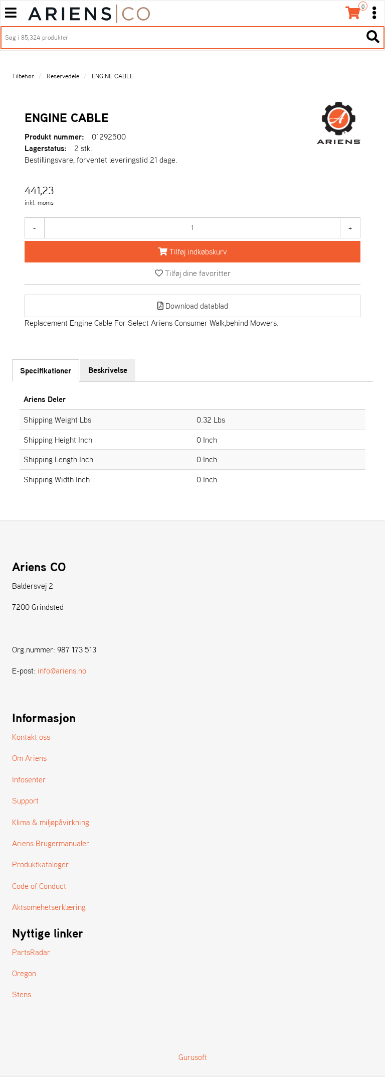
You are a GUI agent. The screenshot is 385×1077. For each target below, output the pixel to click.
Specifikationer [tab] (45, 370)
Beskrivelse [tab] (107, 370)
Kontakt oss (31, 737)
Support (25, 800)
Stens (21, 994)
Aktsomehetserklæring (49, 907)
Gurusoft (192, 1057)
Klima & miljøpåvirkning (50, 822)
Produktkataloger (40, 864)
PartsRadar (31, 952)
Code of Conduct (39, 886)
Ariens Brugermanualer (50, 843)
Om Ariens (29, 758)
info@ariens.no (62, 670)
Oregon (24, 973)
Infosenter (29, 779)
